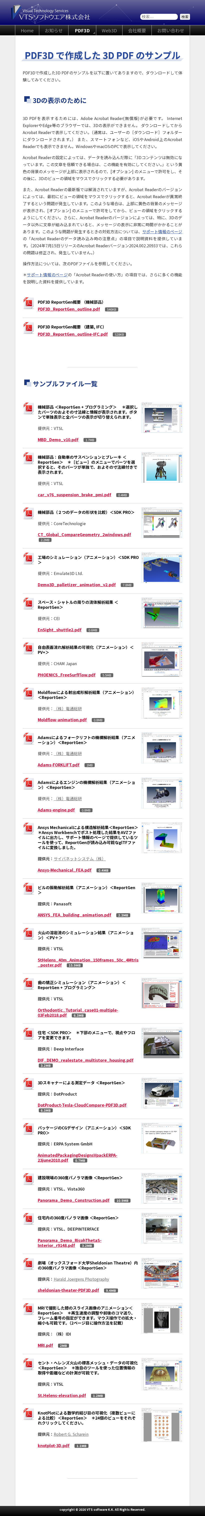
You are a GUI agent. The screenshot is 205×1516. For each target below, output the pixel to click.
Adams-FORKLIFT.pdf (59, 765)
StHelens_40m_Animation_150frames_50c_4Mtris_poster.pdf (88, 962)
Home (27, 30)
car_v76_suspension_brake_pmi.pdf (74, 495)
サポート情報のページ (162, 231)
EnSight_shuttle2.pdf (60, 630)
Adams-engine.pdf (56, 810)
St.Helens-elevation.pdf (62, 1395)
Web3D (109, 30)
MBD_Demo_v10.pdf (58, 439)
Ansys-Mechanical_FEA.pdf (65, 870)
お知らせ (54, 30)
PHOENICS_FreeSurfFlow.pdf (67, 675)
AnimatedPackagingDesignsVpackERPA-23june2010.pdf (77, 1157)
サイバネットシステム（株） (80, 859)
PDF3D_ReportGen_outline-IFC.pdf (73, 334)
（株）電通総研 (68, 709)
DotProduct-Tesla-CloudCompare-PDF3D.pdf (82, 1105)
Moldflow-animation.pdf (62, 720)
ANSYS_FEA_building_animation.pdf (74, 915)
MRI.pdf (45, 1345)
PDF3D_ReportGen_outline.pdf (69, 309)
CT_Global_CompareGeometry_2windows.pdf (84, 534)
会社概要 (137, 30)
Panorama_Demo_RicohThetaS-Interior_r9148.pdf (70, 1242)
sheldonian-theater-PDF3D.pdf (68, 1290)
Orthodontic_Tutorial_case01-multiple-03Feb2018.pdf (78, 1012)
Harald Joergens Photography (81, 1279)
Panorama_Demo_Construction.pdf (74, 1200)
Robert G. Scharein (71, 1434)
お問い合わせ (170, 30)
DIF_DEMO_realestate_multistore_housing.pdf (86, 1060)
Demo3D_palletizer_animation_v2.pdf (77, 584)
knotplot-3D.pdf (54, 1445)
